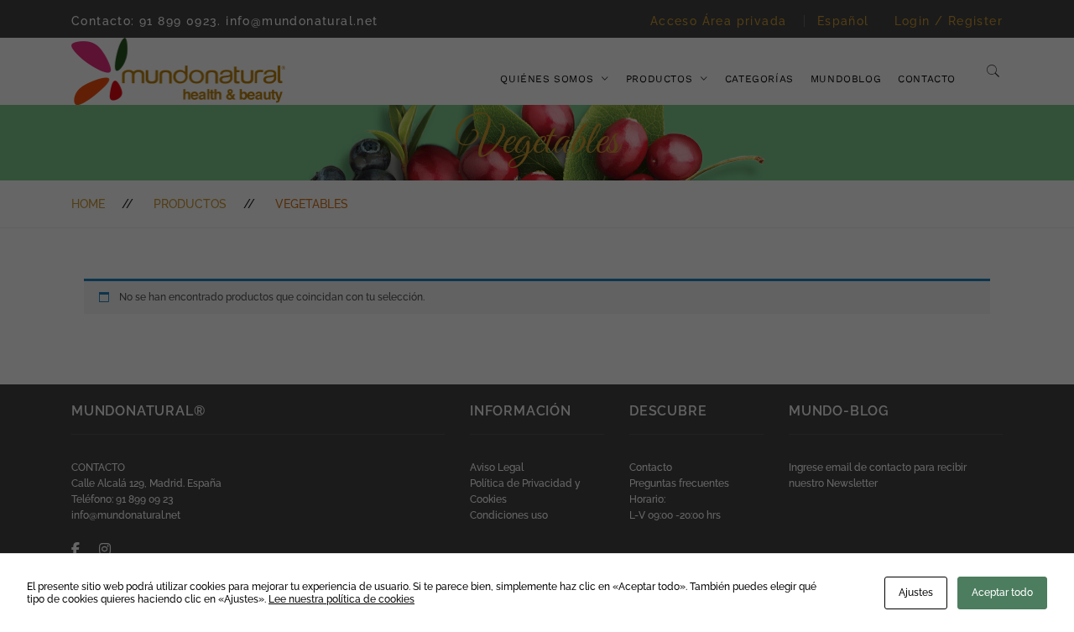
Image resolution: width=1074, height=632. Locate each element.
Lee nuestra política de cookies (341, 599)
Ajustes (916, 592)
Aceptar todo (1002, 592)
